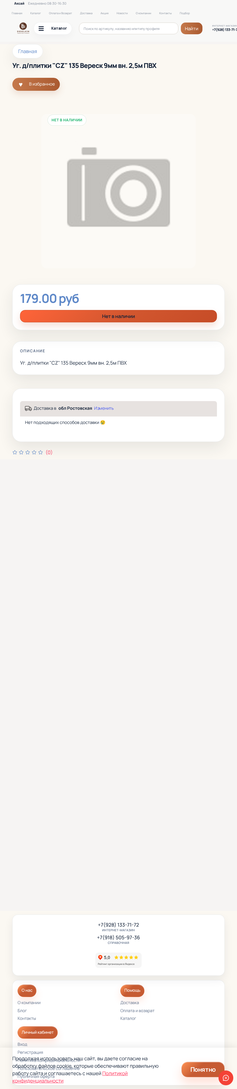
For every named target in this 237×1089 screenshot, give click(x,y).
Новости (122, 13)
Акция (105, 13)
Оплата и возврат (137, 1011)
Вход (22, 1044)
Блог (22, 1011)
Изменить (104, 408)
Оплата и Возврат (60, 13)
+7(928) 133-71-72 (118, 925)
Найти (191, 28)
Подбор (185, 13)
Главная (17, 13)
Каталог (35, 13)
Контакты (165, 13)
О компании (143, 13)
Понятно (203, 1069)
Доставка (86, 13)
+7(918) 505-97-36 (118, 937)
